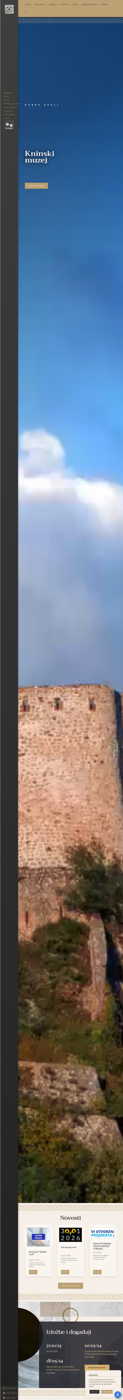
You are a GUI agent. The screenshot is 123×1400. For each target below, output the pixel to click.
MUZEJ (27, 4)
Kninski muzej (10, 1398)
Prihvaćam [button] (107, 1392)
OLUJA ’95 (64, 4)
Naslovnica (7, 92)
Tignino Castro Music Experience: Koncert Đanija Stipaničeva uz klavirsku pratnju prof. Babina (102, 1354)
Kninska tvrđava (11, 1388)
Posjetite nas (8, 111)
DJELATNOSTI (39, 4)
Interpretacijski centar (12, 103)
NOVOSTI (76, 4)
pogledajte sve (70, 1286)
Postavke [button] (94, 1392)
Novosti (6, 96)
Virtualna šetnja (9, 107)
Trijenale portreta (89, 4)
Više (33, 1272)
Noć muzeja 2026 (68, 1247)
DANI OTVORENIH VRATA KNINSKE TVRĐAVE (102, 1246)
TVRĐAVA (52, 4)
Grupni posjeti (9, 114)
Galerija (6, 118)
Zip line (6, 100)
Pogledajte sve (97, 1368)
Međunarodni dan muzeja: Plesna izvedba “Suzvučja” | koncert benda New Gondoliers (62, 1370)
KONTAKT (105, 4)
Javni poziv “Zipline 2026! (37, 1253)
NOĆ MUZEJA (51, 1351)
